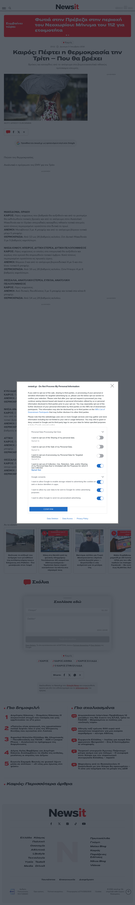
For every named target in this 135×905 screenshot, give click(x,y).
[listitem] (67, 431)
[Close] (113, 386)
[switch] (100, 437)
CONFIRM (48, 509)
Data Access (67, 518)
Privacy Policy (82, 518)
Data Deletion (52, 518)
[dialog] (67, 452)
